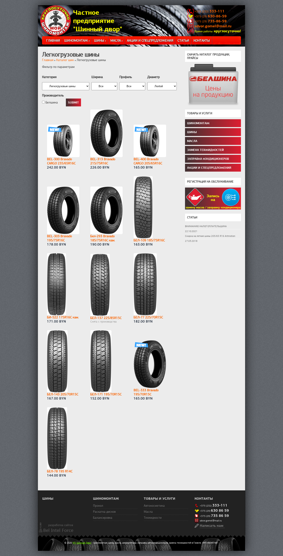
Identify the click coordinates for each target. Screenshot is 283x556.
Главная (53, 41)
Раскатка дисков (104, 512)
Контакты (202, 41)
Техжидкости (153, 518)
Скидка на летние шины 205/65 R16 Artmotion (210, 236)
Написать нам (211, 525)
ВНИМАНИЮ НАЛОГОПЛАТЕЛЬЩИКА (206, 226)
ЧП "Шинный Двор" (82, 543)
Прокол (98, 506)
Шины (192, 132)
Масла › (116, 41)
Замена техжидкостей (205, 150)
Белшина (51, 102)
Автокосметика (154, 506)
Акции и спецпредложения (150, 41)
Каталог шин (65, 60)
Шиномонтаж (198, 123)
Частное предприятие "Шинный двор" (97, 20)
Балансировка (102, 518)
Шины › (100, 41)
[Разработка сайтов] (56, 532)
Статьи (183, 41)
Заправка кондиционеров (208, 159)
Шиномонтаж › (77, 41)
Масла (192, 141)
